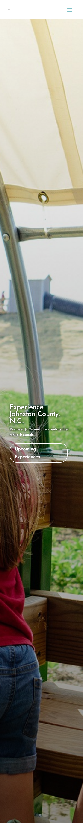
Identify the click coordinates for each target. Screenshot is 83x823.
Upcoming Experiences (27, 453)
